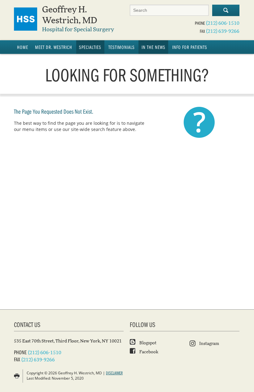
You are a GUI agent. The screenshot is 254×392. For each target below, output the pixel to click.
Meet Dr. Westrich (53, 47)
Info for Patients (189, 47)
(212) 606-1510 (222, 23)
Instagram (209, 344)
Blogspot (147, 343)
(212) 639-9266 (222, 31)
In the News (153, 47)
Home (22, 47)
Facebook (148, 352)
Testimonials (121, 47)
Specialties (90, 47)
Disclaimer (114, 373)
